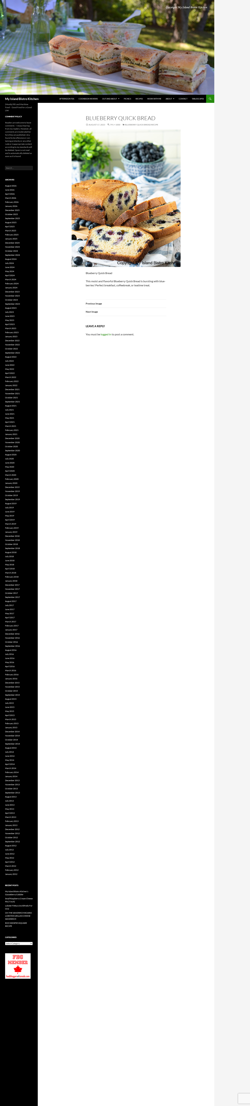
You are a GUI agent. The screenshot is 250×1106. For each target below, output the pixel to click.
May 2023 (9, 320)
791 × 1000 (115, 124)
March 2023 (10, 328)
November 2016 (12, 638)
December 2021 (12, 389)
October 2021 (11, 397)
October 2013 (11, 788)
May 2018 (9, 564)
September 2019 (12, 499)
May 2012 (9, 858)
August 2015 (10, 699)
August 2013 (10, 796)
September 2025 (12, 218)
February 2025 (12, 234)
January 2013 (11, 825)
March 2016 (10, 670)
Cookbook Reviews (88, 99)
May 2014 (9, 760)
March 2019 (10, 524)
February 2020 (12, 479)
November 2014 (12, 735)
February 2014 (12, 772)
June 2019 (9, 511)
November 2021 (12, 393)
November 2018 (12, 540)
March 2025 (10, 230)
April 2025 (10, 226)
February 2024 (12, 283)
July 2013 (9, 801)
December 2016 (12, 634)
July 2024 (9, 263)
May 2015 (9, 711)
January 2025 (11, 238)
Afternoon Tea (66, 99)
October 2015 (11, 691)
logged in (106, 334)
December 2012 (12, 829)
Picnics (127, 99)
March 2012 (10, 866)
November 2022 (12, 344)
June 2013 (9, 805)
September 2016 (12, 646)
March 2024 (10, 279)
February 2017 (12, 625)
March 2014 (10, 768)
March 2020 (10, 475)
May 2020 (9, 467)
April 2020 (10, 471)
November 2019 (12, 491)
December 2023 (12, 291)
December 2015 (12, 682)
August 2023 (10, 308)
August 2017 (10, 601)
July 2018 (9, 556)
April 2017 (10, 617)
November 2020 (12, 442)
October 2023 (11, 300)
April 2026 (10, 194)
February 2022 (12, 381)
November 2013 (12, 784)
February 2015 (12, 723)
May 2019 (9, 515)
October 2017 (11, 593)
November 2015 (12, 686)
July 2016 (9, 654)
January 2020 (11, 483)
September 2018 (12, 548)
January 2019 (11, 532)
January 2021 (11, 434)
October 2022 (11, 348)
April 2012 (10, 862)
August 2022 (10, 357)
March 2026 (10, 198)
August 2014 (10, 748)
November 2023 (12, 295)
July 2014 (9, 752)
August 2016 (10, 650)
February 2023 (12, 332)
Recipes (139, 99)
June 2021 (9, 414)
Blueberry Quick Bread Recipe (141, 124)
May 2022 (9, 369)
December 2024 (12, 242)
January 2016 (11, 678)
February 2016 (12, 674)
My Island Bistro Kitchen (22, 99)
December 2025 (12, 210)
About (169, 99)
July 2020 (9, 458)
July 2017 (9, 605)
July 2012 (9, 849)
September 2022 (12, 352)
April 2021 (10, 422)
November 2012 (12, 833)
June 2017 (9, 609)
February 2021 (12, 430)
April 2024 (10, 275)
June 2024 (9, 267)
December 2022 (12, 340)
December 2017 (12, 585)
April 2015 (10, 715)
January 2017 (11, 629)
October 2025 (11, 214)
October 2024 (11, 251)
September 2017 (12, 597)
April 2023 (10, 324)
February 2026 (12, 202)
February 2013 (12, 821)
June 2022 (9, 365)
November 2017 (12, 589)
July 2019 (9, 507)
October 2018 (11, 544)
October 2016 (11, 642)
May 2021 (9, 418)
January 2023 (11, 336)
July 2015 (9, 703)
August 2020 (10, 454)
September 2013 (12, 792)
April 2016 (10, 666)
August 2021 (10, 405)
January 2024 (11, 287)
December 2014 (12, 731)
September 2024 (12, 255)
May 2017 (9, 613)
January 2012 (11, 874)
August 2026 (10, 185)
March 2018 (10, 572)
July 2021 (9, 409)
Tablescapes (198, 99)
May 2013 (9, 809)
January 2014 (11, 776)
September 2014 (12, 743)
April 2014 (10, 764)
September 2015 (12, 695)
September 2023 (12, 304)
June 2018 (9, 560)
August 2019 (10, 503)
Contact (183, 99)
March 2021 (10, 426)
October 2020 (11, 446)
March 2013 (10, 817)
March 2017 (10, 621)
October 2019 (11, 495)
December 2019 (12, 487)
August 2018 (10, 552)
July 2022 (9, 361)
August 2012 (10, 845)
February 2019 (12, 528)
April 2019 (10, 519)
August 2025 (10, 222)
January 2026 (11, 206)
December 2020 (12, 438)
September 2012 (12, 841)
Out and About (109, 99)
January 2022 (11, 385)
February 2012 (12, 870)
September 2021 (12, 401)
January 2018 (11, 581)
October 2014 (11, 739)
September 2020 (12, 450)
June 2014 (9, 756)
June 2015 (9, 707)
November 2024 (12, 247)
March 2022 (10, 377)
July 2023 (9, 312)
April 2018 (10, 568)
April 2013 (10, 813)
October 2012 (11, 837)
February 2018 (12, 576)
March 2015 (10, 719)
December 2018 (12, 536)
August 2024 (10, 259)
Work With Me (154, 99)
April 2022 (10, 373)
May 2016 (9, 662)
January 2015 (11, 727)
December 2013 (12, 780)
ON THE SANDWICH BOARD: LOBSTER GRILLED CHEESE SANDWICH (18, 916)
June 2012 (9, 853)
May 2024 (9, 271)
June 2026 (9, 190)
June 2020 (9, 462)
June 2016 (9, 658)
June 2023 (9, 316)
